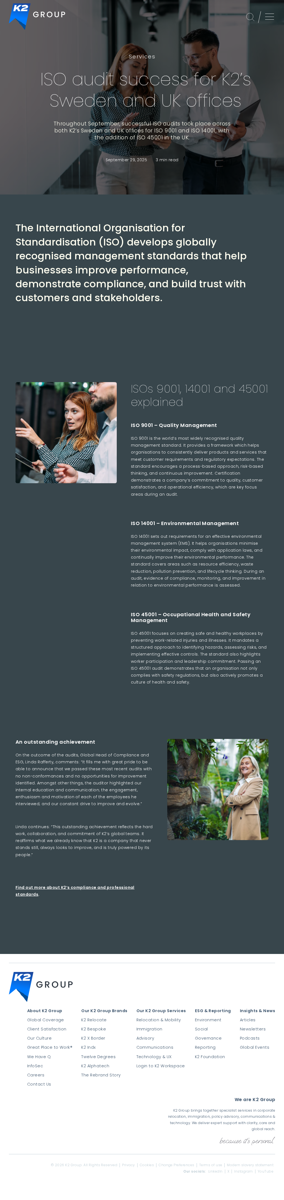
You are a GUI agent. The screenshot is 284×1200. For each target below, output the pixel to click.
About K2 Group (44, 1011)
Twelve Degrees (98, 1057)
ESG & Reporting (213, 1011)
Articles (248, 1020)
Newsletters (253, 1029)
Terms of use (210, 1165)
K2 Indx (88, 1047)
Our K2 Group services (161, 1011)
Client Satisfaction (47, 1029)
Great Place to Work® (50, 1047)
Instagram (243, 1171)
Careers (35, 1075)
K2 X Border (93, 1038)
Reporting (205, 1047)
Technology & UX (154, 1057)
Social (201, 1029)
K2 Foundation (210, 1057)
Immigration (149, 1029)
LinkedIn (215, 1171)
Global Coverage (45, 1020)
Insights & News (257, 1011)
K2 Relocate (93, 1020)
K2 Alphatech (95, 1066)
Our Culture (39, 1038)
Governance (208, 1038)
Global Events (254, 1047)
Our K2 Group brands (104, 1011)
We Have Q (39, 1057)
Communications (155, 1047)
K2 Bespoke (93, 1029)
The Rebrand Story (101, 1075)
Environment (208, 1020)
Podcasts (250, 1038)
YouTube (265, 1171)
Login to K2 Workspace (160, 1066)
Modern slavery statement (250, 1165)
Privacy (128, 1165)
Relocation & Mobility (158, 1020)
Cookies (147, 1165)
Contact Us (39, 1084)
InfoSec (35, 1066)
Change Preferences (176, 1165)
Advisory (145, 1038)
